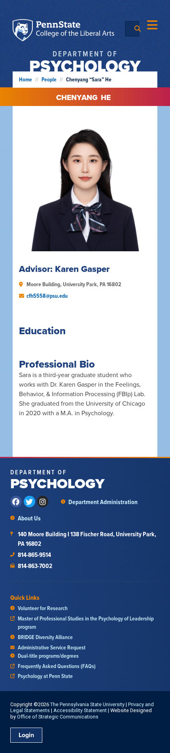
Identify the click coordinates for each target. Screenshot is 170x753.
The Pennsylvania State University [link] (87, 704)
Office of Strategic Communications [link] (57, 717)
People (49, 79)
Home (25, 79)
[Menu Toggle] (152, 25)
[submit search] (137, 28)
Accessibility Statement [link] (80, 710)
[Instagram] (43, 501)
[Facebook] (16, 501)
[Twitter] (29, 501)
